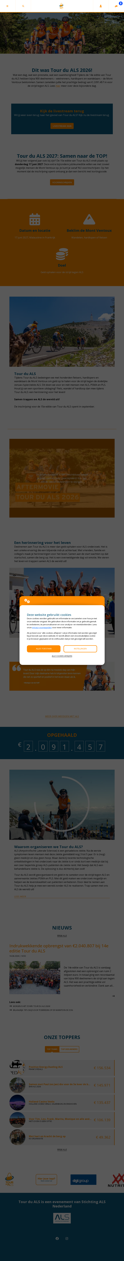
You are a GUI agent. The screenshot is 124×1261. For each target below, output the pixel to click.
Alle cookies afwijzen (62, 656)
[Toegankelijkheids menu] (120, 3)
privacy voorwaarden (42, 627)
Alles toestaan (44, 648)
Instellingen (80, 648)
